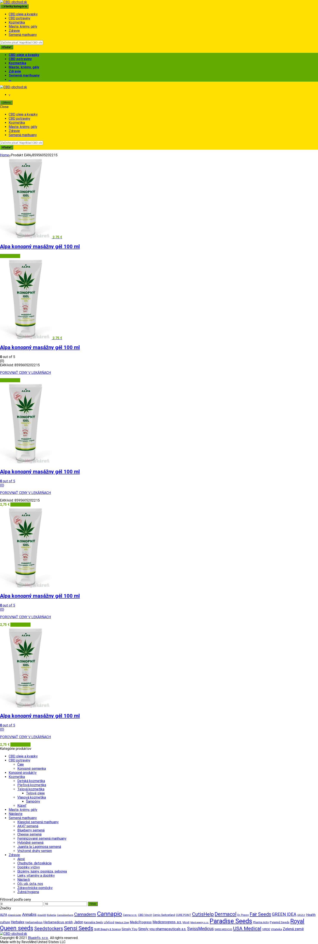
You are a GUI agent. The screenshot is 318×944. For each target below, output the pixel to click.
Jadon (78, 922)
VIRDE (266, 929)
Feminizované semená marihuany (41, 838)
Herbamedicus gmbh (58, 922)
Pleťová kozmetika (31, 785)
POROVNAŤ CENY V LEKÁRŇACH (25, 373)
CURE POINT (183, 915)
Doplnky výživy (28, 867)
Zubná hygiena (28, 892)
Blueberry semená (31, 830)
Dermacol (225, 914)
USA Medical (247, 928)
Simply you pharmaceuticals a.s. (162, 929)
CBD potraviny (19, 18)
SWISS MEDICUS (223, 929)
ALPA (3, 915)
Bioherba (51, 915)
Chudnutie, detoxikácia (34, 863)
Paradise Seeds (231, 921)
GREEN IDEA (284, 914)
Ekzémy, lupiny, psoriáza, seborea (42, 871)
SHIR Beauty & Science (107, 929)
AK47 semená (27, 826)
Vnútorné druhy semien (34, 851)
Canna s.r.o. (130, 915)
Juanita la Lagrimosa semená (39, 847)
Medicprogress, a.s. (167, 922)
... (10, 79)
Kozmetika (17, 22)
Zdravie (14, 31)
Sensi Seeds (78, 928)
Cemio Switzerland (164, 915)
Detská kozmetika (31, 781)
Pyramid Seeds (279, 922)
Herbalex (17, 922)
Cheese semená (29, 834)
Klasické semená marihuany (38, 822)
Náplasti (23, 880)
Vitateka (276, 929)
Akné (21, 859)
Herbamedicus (34, 922)
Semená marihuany (23, 35)
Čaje (20, 764)
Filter (93, 903)
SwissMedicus (200, 928)
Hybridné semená (30, 843)
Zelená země (293, 929)
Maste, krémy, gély (23, 26)
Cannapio (109, 913)
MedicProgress (141, 922)
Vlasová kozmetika (31, 797)
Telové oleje (35, 793)
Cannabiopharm (65, 915)
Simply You (129, 929)
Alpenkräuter (14, 915)
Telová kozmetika (30, 789)
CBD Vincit (145, 915)
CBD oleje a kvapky (23, 14)
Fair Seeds (260, 914)
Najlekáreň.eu (10, 256)
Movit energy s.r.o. (199, 922)
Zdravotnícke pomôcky (35, 888)
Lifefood (109, 922)
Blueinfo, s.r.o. (38, 938)
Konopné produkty (23, 773)
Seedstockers (48, 928)
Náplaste (15, 814)
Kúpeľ (21, 806)
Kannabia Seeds (93, 922)
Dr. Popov (243, 915)
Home (4, 155)
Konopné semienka (31, 768)
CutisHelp (203, 914)
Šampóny (33, 801)
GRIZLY (301, 915)
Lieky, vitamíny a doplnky (36, 875)
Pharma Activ (261, 922)
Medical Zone (122, 922)
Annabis (29, 914)
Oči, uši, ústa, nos (30, 884)
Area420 (41, 915)
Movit (186, 922)
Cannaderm (85, 914)
